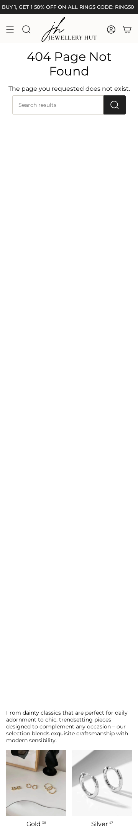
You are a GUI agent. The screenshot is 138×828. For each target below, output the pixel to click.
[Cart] (127, 29)
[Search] (115, 105)
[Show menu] (10, 29)
